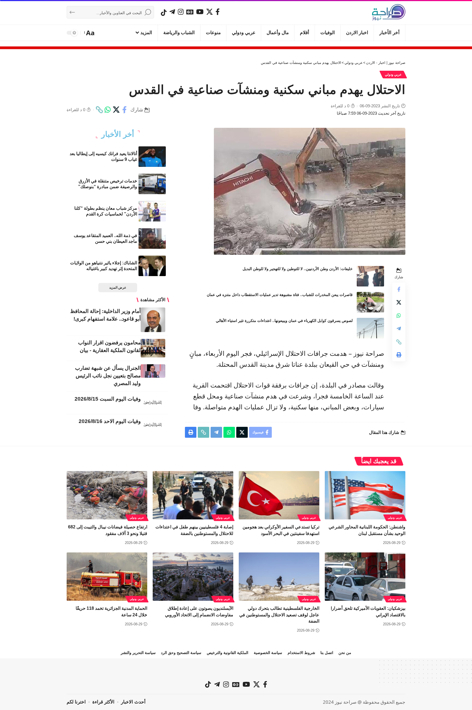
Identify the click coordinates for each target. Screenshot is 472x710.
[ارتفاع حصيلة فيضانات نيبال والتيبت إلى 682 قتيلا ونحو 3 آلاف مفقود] (107, 495)
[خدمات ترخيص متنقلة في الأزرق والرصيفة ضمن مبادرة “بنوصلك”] (152, 184)
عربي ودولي (393, 74)
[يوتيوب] (200, 11)
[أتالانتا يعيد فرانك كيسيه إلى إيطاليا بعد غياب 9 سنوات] (152, 156)
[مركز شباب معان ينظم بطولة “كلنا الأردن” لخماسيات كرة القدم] (152, 211)
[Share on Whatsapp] (107, 109)
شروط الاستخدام (301, 652)
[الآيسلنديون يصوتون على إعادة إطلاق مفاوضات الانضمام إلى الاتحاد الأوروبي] (193, 576)
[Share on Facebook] (124, 109)
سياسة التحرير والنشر (138, 652)
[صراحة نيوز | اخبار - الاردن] (388, 12)
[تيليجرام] (172, 11)
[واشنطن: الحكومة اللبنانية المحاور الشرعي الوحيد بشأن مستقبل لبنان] (365, 495)
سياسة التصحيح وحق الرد (181, 652)
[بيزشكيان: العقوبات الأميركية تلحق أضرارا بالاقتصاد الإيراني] (365, 576)
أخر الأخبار (117, 134)
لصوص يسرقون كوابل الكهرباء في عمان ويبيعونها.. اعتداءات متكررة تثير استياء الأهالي (284, 320)
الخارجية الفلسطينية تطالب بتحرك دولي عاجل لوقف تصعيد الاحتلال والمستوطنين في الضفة (279, 614)
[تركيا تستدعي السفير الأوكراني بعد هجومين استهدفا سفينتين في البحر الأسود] (279, 495)
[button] (89, 32)
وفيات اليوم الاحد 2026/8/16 (110, 421)
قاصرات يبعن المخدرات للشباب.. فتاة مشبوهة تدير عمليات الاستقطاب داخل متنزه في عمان (280, 294)
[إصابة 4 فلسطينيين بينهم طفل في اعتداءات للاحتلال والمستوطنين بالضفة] (193, 495)
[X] (209, 11)
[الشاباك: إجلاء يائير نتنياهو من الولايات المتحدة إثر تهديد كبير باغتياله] (152, 266)
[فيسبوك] (217, 11)
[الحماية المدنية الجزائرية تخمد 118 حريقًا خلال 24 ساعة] (107, 576)
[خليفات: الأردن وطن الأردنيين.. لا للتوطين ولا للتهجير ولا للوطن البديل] (370, 276)
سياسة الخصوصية (268, 652)
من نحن (344, 652)
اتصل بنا (326, 652)
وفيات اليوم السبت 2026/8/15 (108, 399)
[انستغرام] (180, 11)
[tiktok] (164, 12)
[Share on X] (116, 109)
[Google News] (190, 11)
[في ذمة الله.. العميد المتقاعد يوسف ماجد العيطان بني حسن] (152, 238)
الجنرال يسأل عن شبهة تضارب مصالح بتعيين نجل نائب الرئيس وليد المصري (108, 375)
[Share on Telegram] (398, 328)
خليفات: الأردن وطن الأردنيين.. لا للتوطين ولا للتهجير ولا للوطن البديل (298, 269)
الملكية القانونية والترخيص (227, 652)
